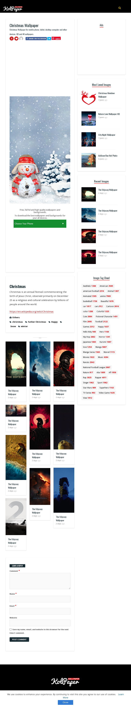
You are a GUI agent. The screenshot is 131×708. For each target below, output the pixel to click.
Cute (87, 316)
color (88, 311)
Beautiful (107, 301)
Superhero (107, 388)
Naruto (88, 362)
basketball (90, 301)
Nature (88, 372)
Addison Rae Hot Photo (107, 155)
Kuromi (105, 342)
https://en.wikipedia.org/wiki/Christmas (32, 311)
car (87, 306)
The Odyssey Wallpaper (13, 392)
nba (101, 372)
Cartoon (112, 306)
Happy (54, 322)
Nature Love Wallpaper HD (109, 114)
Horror (104, 337)
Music (103, 357)
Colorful (103, 311)
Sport (102, 383)
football (102, 322)
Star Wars (89, 388)
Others (16, 317)
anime (105, 296)
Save (58, 39)
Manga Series (91, 352)
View (87, 398)
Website (13, 618)
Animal (113, 291)
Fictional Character (107, 316)
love (87, 347)
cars (98, 306)
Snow (13, 326)
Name (13, 593)
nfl (112, 372)
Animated (89, 296)
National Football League (96, 367)
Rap (87, 377)
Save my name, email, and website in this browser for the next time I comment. (39, 631)
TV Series (89, 393)
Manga (101, 347)
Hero (104, 332)
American (106, 286)
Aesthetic (89, 286)
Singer (88, 383)
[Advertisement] (40, 70)
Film (87, 322)
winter (24, 326)
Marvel (109, 352)
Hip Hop (89, 337)
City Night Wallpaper (106, 134)
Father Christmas (37, 322)
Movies (88, 357)
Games (88, 327)
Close (65, 702)
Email (13, 605)
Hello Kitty (89, 332)
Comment (15, 570)
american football (93, 291)
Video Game (107, 393)
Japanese (89, 342)
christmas (17, 322)
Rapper (100, 377)
